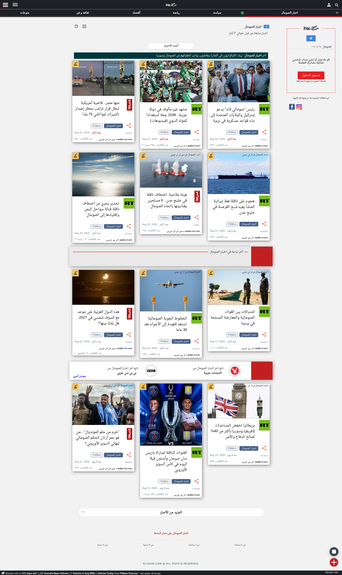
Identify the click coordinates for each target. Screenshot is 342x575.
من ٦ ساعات (193, 545)
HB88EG (264, 342)
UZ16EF (128, 133)
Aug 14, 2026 (223, 455)
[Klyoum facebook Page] (292, 109)
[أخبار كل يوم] (171, 5)
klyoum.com (331, 572)
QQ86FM (264, 231)
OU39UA (128, 234)
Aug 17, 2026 (223, 341)
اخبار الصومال (248, 132)
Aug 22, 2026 (155, 139)
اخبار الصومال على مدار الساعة (171, 533)
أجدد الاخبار (171, 45)
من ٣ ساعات (239, 545)
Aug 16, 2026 (155, 348)
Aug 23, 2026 (223, 139)
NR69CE (128, 462)
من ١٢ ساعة (148, 545)
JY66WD (128, 342)
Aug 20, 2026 (155, 224)
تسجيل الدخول (311, 75)
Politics (232, 132)
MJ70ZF (196, 140)
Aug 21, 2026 (223, 231)
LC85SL (196, 225)
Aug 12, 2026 (155, 488)
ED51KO (196, 349)
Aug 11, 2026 (87, 461)
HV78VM (264, 456)
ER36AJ (264, 140)
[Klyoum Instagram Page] (299, 109)
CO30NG (196, 489)
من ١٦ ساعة (102, 545)
